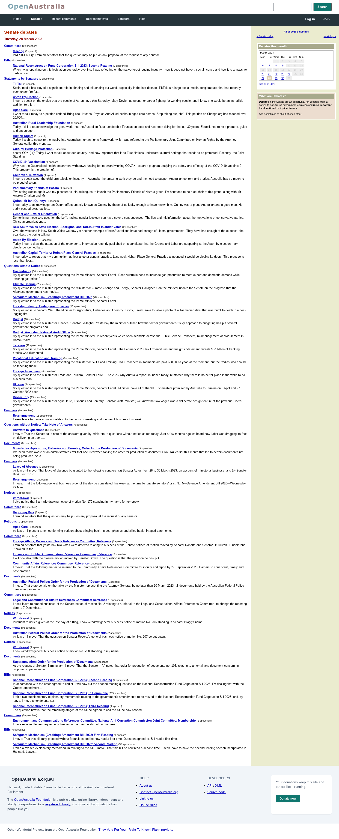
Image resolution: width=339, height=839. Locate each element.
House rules (148, 805)
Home (17, 19)
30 (282, 78)
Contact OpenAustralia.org (159, 792)
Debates (36, 19)
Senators (124, 19)
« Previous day (265, 36)
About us (146, 785)
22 (276, 74)
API (209, 785)
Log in (310, 19)
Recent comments (64, 19)
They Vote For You (112, 829)
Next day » (330, 36)
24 (289, 74)
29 (276, 78)
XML (218, 785)
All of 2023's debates (296, 31)
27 (263, 78)
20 (263, 74)
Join (326, 19)
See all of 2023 (267, 84)
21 (269, 74)
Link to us (147, 798)
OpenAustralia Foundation (33, 799)
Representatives (97, 19)
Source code (216, 792)
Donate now (288, 798)
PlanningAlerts (162, 829)
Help (142, 19)
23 (282, 74)
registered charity (57, 804)
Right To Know (138, 829)
